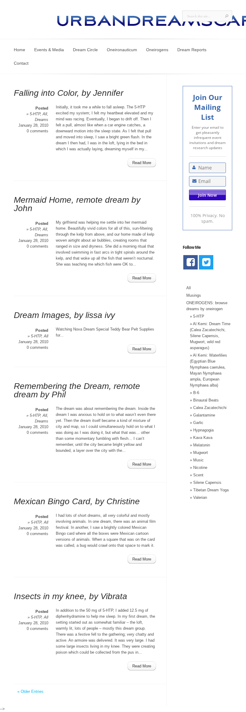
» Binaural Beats (204, 400)
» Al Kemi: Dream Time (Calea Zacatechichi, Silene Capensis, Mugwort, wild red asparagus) (210, 336)
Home (19, 49)
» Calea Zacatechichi (208, 407)
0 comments (37, 131)
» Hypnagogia (202, 430)
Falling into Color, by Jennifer (68, 93)
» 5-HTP (33, 114)
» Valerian (198, 497)
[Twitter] (206, 262)
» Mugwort (199, 452)
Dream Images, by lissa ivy (64, 315)
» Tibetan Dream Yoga (209, 490)
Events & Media (49, 49)
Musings (193, 295)
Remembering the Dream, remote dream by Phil (77, 390)
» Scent (196, 475)
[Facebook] (190, 262)
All (45, 114)
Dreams (41, 119)
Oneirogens (157, 49)
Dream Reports (191, 49)
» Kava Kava (201, 437)
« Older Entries (30, 691)
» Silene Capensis (205, 482)
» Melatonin (200, 445)
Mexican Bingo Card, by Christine (77, 501)
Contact (21, 63)
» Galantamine (202, 415)
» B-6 (194, 392)
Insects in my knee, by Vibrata (70, 596)
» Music (197, 460)
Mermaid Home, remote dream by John (77, 204)
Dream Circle (85, 49)
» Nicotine (198, 467)
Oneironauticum (122, 49)
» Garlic (196, 422)
